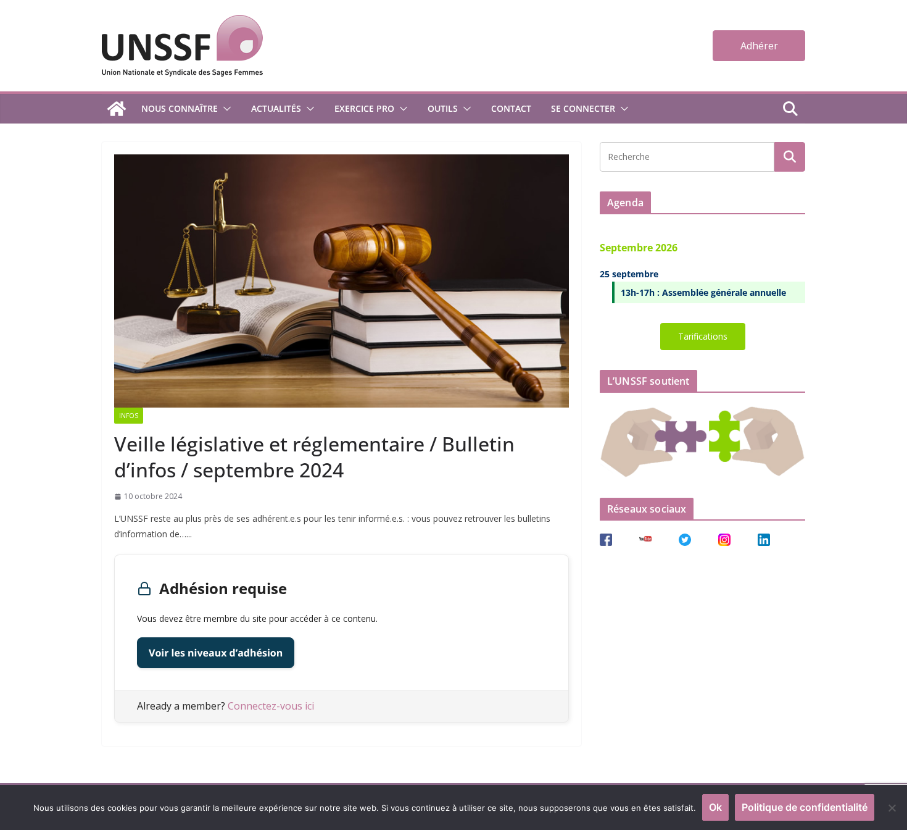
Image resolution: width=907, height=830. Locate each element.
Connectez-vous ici (271, 706)
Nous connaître (179, 108)
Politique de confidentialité (805, 807)
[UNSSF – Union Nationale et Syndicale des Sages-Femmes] (116, 109)
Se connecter (583, 108)
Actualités (276, 108)
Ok (715, 807)
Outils (443, 108)
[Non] (891, 808)
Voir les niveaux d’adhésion (216, 653)
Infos (128, 415)
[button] (224, 108)
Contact (511, 108)
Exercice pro (364, 108)
